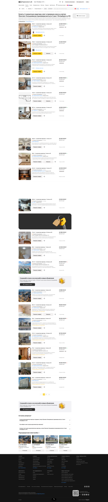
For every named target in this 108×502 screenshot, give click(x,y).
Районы (77, 457)
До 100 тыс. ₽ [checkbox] (46, 223)
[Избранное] (60, 2)
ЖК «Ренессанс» (35, 26)
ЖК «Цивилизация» (35, 307)
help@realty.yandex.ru (41, 493)
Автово (20, 459)
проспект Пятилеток (42, 350)
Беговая (20, 461)
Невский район (35, 461)
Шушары (63, 457)
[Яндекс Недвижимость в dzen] (87, 486)
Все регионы (78, 464)
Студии (20, 474)
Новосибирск (49, 461)
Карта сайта (70, 486)
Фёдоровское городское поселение (39, 466)
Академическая (21, 457)
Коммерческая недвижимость (38, 474)
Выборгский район (36, 464)
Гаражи (34, 479)
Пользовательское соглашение (47, 486)
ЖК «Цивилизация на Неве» (37, 62)
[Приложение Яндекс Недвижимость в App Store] (82, 494)
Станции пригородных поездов (82, 462)
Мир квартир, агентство (40, 32)
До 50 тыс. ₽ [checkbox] (31, 223)
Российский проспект (43, 44)
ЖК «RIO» (34, 202)
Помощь (65, 486)
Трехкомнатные (21, 477)
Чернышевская (21, 462)
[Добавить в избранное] (44, 35)
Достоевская (21, 464)
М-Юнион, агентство (39, 68)
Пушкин (63, 464)
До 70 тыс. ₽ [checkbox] (38, 223)
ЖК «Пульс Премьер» (36, 80)
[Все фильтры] (20, 9)
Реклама (28, 486)
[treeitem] (22, 5)
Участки (34, 477)
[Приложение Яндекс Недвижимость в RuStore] (88, 494)
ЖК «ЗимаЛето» (35, 110)
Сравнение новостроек (80, 461)
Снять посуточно (50, 474)
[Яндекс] (87, 499)
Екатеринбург (49, 462)
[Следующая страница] (49, 394)
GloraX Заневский (35, 141)
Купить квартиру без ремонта (67, 475)
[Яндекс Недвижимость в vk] (85, 486)
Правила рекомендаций (58, 486)
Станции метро (79, 459)
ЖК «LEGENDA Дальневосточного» (38, 171)
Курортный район (36, 459)
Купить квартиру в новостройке (67, 474)
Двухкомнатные (22, 475)
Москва (48, 457)
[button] (63, 2)
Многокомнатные (22, 472)
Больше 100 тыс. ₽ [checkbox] (25, 226)
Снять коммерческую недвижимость (68, 480)
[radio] (46, 394)
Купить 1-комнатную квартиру (67, 479)
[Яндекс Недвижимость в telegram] (88, 486)
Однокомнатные (22, 479)
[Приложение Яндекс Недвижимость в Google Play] (84, 494)
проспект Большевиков (43, 235)
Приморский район (36, 462)
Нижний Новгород (50, 466)
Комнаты (34, 475)
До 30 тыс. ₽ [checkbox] (23, 223)
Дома (34, 472)
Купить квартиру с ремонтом (67, 477)
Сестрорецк (64, 466)
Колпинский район (36, 457)
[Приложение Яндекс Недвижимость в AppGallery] (86, 494)
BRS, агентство (38, 50)
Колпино (63, 462)
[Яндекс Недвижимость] (25, 2)
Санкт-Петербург (35, 44)
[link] (87, 2)
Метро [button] (77, 8)
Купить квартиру (65, 472)
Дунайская (20, 466)
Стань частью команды (35, 486)
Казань (48, 464)
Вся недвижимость (22, 486)
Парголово (64, 459)
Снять (48, 472)
